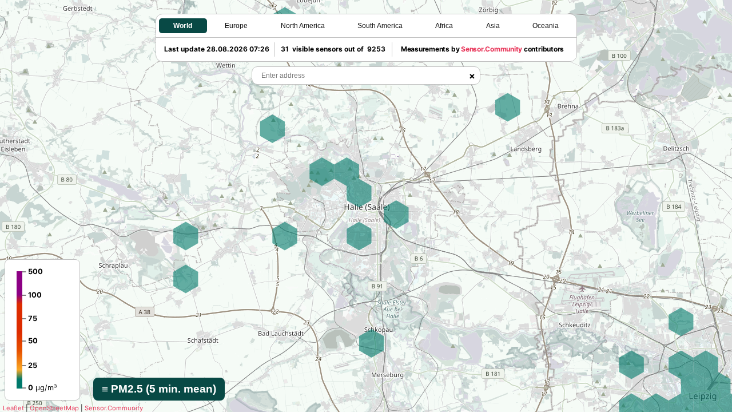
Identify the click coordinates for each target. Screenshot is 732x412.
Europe (236, 26)
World (182, 26)
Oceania (545, 26)
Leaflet (13, 408)
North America (303, 26)
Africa (444, 26)
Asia (493, 26)
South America (380, 26)
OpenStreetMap (54, 408)
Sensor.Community (114, 408)
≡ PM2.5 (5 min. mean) (159, 389)
